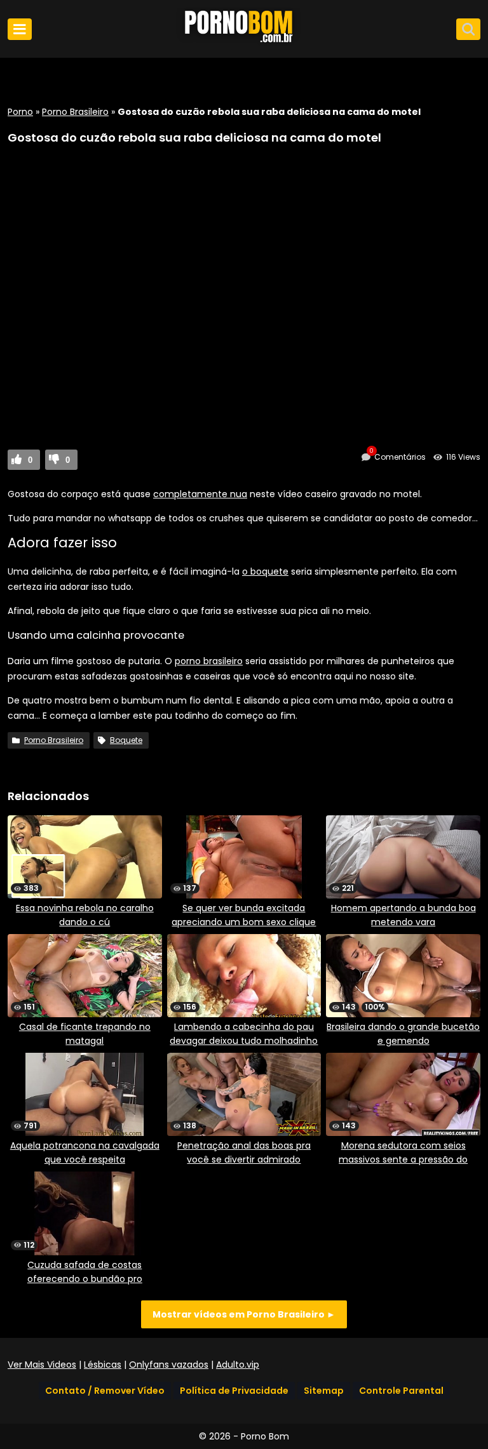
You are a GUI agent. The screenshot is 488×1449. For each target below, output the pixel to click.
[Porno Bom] (244, 42)
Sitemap (324, 1390)
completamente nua (200, 494)
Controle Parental (401, 1390)
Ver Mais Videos (42, 1364)
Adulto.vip (237, 1364)
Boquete (126, 740)
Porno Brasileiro (75, 111)
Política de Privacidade (234, 1390)
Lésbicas (102, 1364)
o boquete (265, 571)
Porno (20, 111)
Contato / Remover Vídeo (105, 1390)
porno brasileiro (209, 661)
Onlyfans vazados (168, 1364)
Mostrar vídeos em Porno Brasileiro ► (244, 1314)
